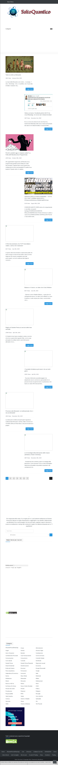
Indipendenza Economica (12, 673)
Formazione (24, 670)
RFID (22, 693)
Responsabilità (9, 693)
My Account (24, 755)
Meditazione (9, 678)
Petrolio (22, 688)
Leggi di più (29, 89)
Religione (38, 691)
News (37, 683)
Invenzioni (23, 673)
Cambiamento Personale (12, 655)
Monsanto (23, 681)
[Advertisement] (29, 41)
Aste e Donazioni (10, 653)
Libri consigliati (15, 755)
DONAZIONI (48, 751)
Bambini (23, 653)
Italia (37, 673)
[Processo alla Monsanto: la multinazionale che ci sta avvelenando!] (20, 408)
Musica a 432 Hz (10, 683)
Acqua (22, 648)
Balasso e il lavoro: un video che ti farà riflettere (38, 287)
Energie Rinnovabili (40, 668)
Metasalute (23, 678)
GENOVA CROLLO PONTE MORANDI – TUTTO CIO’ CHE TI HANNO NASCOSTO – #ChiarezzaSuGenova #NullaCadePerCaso (38, 198)
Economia (38, 665)
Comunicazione (9, 658)
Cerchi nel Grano (40, 655)
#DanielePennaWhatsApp (12, 647)
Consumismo (24, 658)
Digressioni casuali (40, 663)
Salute (22, 696)
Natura (22, 683)
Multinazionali (39, 681)
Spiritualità (38, 698)
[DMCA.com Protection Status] (11, 613)
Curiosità (23, 660)
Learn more (48, 762)
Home (3, 751)
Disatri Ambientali (10, 665)
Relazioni (23, 691)
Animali (22, 650)
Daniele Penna (9, 663)
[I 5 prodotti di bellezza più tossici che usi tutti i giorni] (38, 366)
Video (7, 703)
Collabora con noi (37, 751)
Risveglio (38, 693)
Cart (23, 751)
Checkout (28, 751)
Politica (37, 688)
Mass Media (24, 676)
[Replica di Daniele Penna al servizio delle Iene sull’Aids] (20, 324)
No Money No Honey (11, 686)
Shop (41, 755)
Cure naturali (9, 660)
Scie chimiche (39, 696)
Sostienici (47, 755)
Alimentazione (39, 648)
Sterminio (8, 701)
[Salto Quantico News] (29, 18)
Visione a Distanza (25, 703)
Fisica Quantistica (10, 670)
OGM (37, 686)
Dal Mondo (38, 660)
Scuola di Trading (33, 755)
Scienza (8, 698)
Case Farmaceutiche (26, 655)
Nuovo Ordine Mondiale (26, 686)
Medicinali (38, 676)
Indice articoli (5, 755)
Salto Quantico (9, 696)
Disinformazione (25, 665)
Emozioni (23, 668)
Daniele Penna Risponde (27, 663)
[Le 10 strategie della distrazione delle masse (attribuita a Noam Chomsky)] (38, 450)
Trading (54, 755)
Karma (7, 676)
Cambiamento (39, 653)
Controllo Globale (40, 658)
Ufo (37, 701)
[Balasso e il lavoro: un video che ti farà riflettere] (38, 284)
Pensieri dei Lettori (10, 688)
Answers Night (39, 650)
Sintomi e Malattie (25, 698)
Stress (22, 701)
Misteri (7, 681)
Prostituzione (9, 691)
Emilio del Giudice (10, 668)
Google (37, 670)
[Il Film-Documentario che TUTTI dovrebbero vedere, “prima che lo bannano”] (20, 241)
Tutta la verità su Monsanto (13, 75)
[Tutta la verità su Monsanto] (20, 72)
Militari (37, 678)
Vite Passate (39, 703)
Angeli (7, 650)
